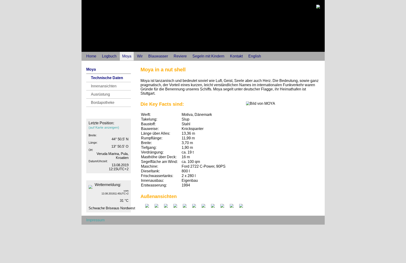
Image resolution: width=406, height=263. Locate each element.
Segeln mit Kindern (208, 56)
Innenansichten (104, 86)
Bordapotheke (102, 103)
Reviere (180, 56)
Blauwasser (158, 56)
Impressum (95, 220)
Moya (126, 56)
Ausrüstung (100, 94)
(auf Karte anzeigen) (104, 127)
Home (91, 56)
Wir (140, 56)
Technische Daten (107, 78)
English (254, 56)
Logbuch (109, 56)
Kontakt (236, 56)
